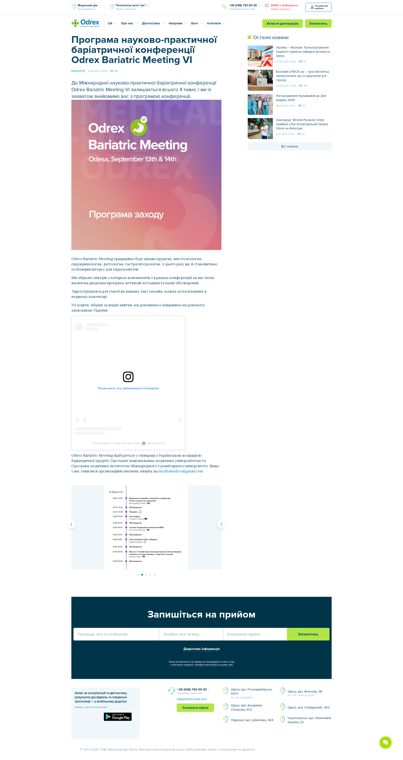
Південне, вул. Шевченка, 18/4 (252, 720)
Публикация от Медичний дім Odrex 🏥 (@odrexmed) (128, 443)
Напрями (175, 23)
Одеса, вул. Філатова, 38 (305, 693)
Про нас (127, 23)
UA (110, 23)
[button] (71, 524)
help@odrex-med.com (192, 699)
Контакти (214, 23)
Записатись (318, 23)
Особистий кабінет (321, 7)
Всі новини (289, 146)
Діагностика (151, 23)
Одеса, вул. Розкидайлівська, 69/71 (251, 693)
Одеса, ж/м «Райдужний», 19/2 (309, 707)
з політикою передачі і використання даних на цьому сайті (201, 664)
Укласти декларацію (283, 23)
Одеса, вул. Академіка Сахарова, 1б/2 (246, 707)
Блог (194, 23)
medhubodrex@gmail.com (180, 471)
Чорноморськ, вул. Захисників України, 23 (309, 720)
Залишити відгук (195, 708)
